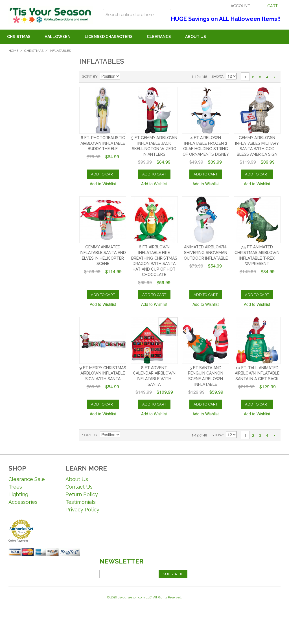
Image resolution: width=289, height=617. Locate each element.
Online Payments (18, 540)
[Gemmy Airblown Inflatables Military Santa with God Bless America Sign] (257, 110)
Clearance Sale (26, 479)
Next (274, 77)
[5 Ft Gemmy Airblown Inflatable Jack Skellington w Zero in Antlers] (154, 110)
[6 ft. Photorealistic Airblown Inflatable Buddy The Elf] (102, 110)
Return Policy (81, 494)
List (145, 76)
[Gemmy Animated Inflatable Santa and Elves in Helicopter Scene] (102, 219)
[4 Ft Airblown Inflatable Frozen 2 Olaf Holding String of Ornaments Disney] (205, 110)
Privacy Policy (82, 510)
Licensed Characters (109, 36)
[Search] (165, 14)
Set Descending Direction (125, 76)
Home (13, 51)
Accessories (23, 502)
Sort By (90, 76)
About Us (195, 36)
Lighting (18, 494)
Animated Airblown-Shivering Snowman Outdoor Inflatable (206, 252)
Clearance (159, 36)
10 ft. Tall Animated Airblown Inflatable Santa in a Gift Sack (257, 373)
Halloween (58, 36)
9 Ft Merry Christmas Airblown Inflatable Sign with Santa (102, 373)
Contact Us (79, 487)
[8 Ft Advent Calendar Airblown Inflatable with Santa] (154, 340)
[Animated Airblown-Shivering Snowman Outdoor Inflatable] (205, 219)
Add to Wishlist (103, 183)
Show (217, 76)
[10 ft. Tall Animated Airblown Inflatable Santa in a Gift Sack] (257, 340)
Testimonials (80, 502)
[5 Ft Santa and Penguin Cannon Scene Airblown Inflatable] (205, 340)
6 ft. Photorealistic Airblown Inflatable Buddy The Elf (102, 143)
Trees (15, 487)
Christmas (18, 36)
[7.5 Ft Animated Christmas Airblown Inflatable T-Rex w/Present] (257, 219)
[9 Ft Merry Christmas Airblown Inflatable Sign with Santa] (102, 340)
